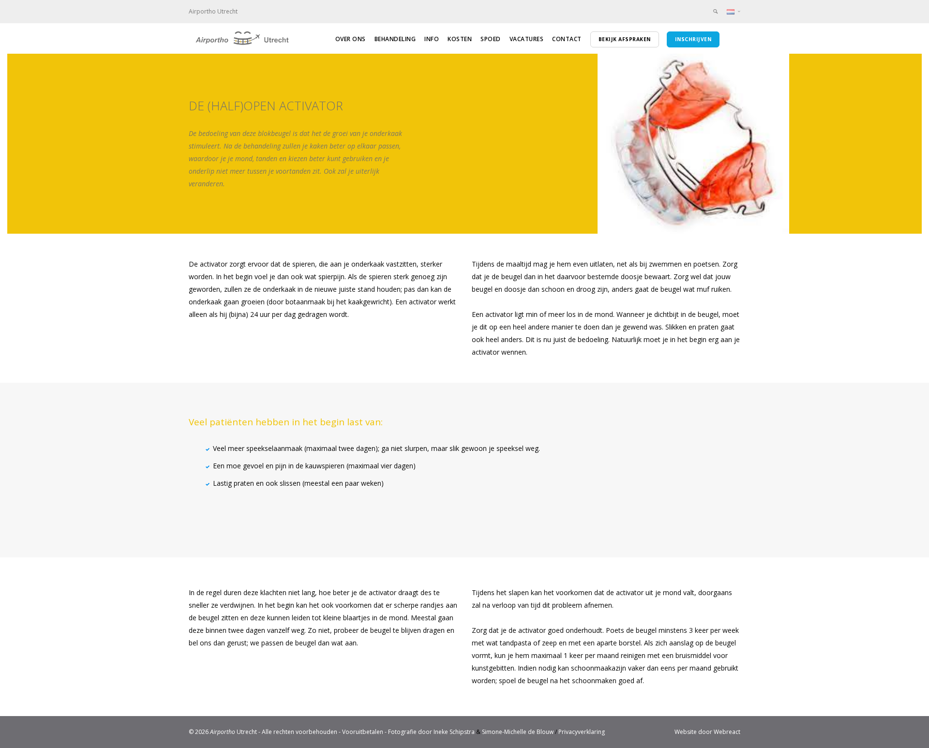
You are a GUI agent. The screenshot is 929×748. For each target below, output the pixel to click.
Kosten (460, 39)
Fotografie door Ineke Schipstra (431, 732)
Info (431, 39)
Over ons (350, 39)
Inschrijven (693, 39)
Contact (567, 39)
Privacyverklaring (581, 732)
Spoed (490, 39)
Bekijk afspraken (625, 39)
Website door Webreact (707, 732)
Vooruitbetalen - (365, 732)
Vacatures (526, 39)
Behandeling (395, 39)
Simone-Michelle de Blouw (518, 732)
